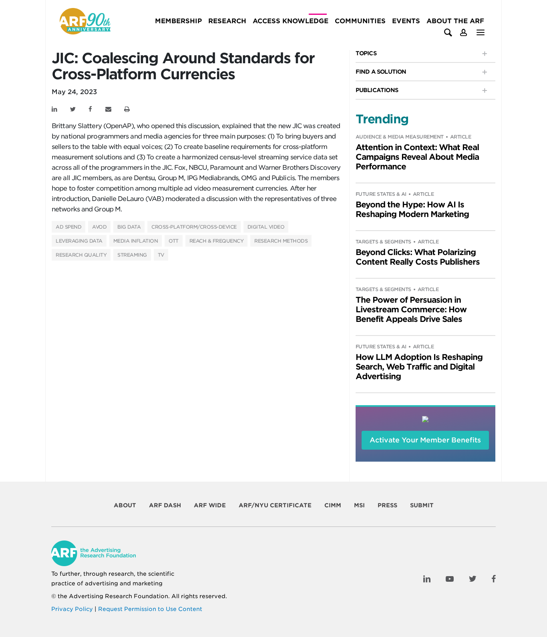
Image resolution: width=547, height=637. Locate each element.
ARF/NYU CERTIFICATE (275, 505)
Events (406, 21)
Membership (178, 21)
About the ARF (455, 21)
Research (227, 21)
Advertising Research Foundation (118, 596)
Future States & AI (381, 194)
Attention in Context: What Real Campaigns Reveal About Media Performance (417, 157)
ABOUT (125, 505)
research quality (81, 255)
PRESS (387, 505)
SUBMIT (422, 505)
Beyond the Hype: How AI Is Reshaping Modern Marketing (412, 209)
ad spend (68, 227)
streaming (132, 255)
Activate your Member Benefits (425, 440)
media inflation (135, 241)
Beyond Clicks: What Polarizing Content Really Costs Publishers (418, 257)
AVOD (99, 227)
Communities (360, 21)
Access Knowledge (290, 21)
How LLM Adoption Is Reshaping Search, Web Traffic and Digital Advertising (419, 366)
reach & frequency (216, 241)
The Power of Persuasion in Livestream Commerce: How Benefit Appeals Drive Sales (411, 309)
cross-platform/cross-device (194, 227)
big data (129, 227)
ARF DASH (165, 505)
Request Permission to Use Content (150, 609)
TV (161, 255)
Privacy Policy (72, 609)
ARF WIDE (210, 505)
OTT (174, 241)
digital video (266, 227)
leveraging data (79, 241)
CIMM (332, 505)
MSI (359, 505)
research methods (281, 241)
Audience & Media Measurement (400, 137)
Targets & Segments (383, 242)
